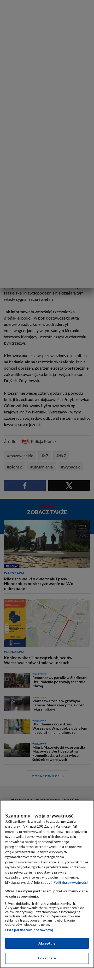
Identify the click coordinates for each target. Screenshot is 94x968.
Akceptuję (46, 943)
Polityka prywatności (71, 882)
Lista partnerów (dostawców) (29, 930)
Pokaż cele (47, 958)
